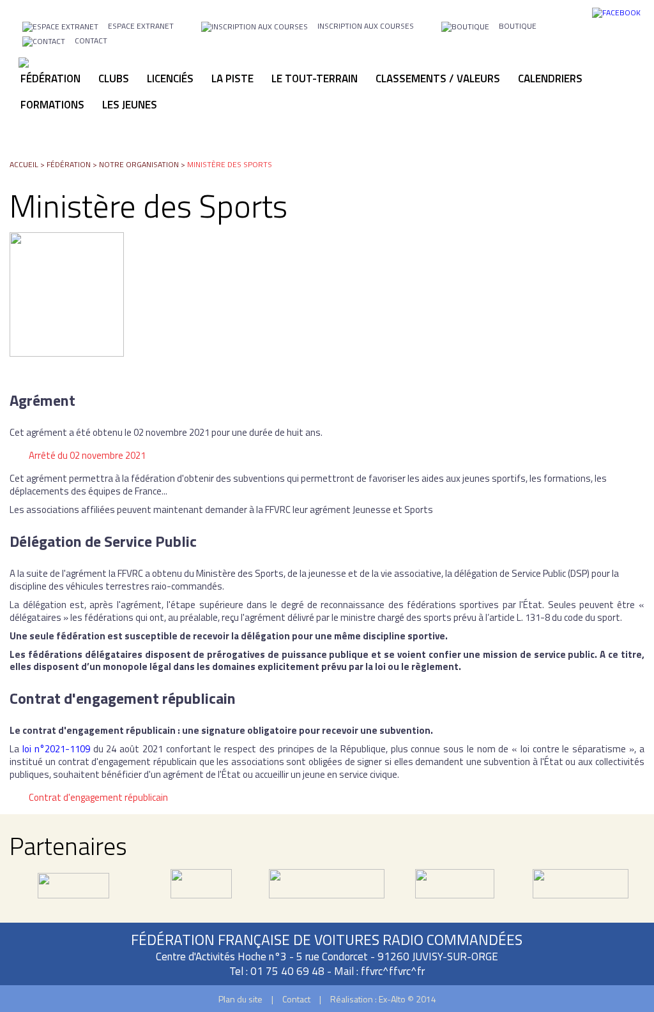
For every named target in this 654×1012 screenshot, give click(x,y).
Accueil (24, 164)
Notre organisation (139, 164)
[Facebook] (616, 12)
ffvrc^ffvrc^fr (393, 971)
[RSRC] (326, 891)
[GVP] (201, 891)
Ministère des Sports (229, 164)
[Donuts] (454, 891)
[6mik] (73, 891)
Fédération (69, 164)
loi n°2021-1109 (56, 748)
